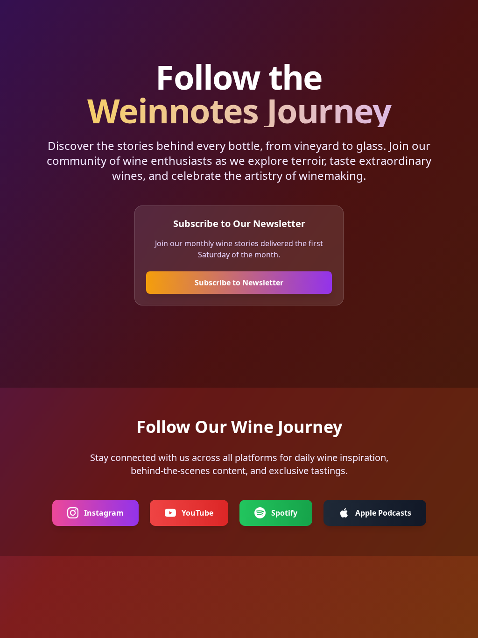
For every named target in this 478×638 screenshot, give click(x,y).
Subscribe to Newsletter (239, 282)
